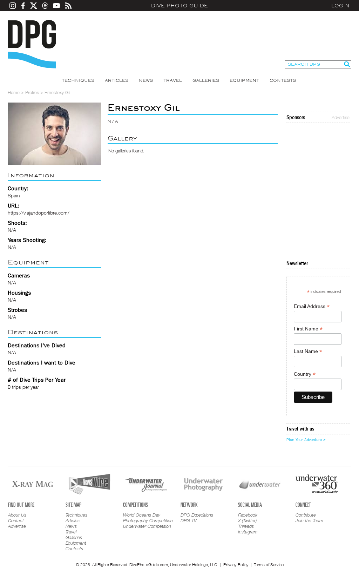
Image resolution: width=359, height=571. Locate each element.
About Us (17, 515)
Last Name (308, 351)
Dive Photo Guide (179, 5)
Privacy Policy (236, 564)
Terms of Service (269, 564)
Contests (283, 80)
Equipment (244, 80)
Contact (16, 520)
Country (305, 374)
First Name (308, 329)
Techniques (78, 80)
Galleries (205, 80)
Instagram (248, 531)
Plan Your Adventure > (306, 439)
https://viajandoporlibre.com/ (38, 213)
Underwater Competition (147, 526)
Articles (116, 80)
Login (340, 5)
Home (14, 92)
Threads (246, 526)
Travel (172, 80)
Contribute (306, 515)
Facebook (247, 515)
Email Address (312, 306)
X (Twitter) (247, 520)
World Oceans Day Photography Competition (148, 517)
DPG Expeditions (197, 515)
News (146, 80)
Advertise (341, 117)
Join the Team (309, 520)
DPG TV (189, 520)
